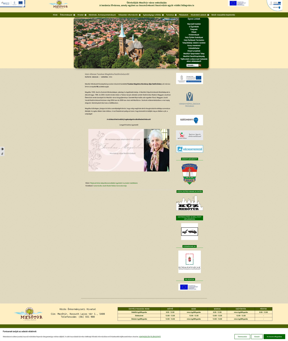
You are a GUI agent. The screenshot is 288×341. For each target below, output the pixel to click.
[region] (144, 334)
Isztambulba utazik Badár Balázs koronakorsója (110, 186)
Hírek (110, 77)
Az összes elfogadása (274, 337)
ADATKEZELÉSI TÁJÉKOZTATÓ (150, 337)
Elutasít (256, 337)
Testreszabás (242, 337)
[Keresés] (200, 65)
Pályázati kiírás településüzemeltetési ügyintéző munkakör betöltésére (114, 183)
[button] (67, 15)
